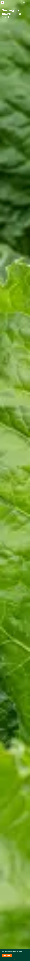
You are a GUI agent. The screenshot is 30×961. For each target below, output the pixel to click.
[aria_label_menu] (27, 2)
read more (6, 955)
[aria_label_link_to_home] (2, 2)
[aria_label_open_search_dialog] (24, 2)
